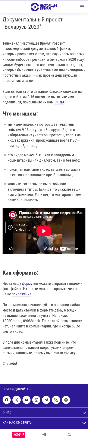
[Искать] (69, 434)
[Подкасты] (66, 400)
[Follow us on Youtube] (26, 400)
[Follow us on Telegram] (46, 400)
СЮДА (59, 102)
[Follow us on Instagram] (36, 400)
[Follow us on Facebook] (7, 400)
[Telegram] (44, 434)
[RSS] (56, 400)
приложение (21, 294)
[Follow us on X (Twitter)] (16, 400)
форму (27, 283)
